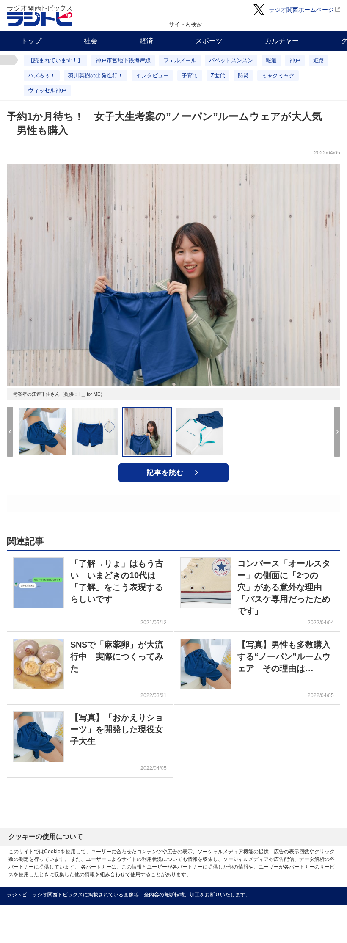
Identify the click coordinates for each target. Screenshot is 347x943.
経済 (146, 40)
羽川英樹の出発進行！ (95, 75)
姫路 (318, 60)
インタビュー (152, 75)
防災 (243, 75)
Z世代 (218, 75)
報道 (271, 60)
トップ (31, 40)
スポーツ (209, 40)
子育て (190, 75)
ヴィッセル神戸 (47, 90)
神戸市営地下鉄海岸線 (123, 60)
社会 (90, 40)
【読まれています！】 (55, 60)
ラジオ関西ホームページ (301, 10)
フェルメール (179, 60)
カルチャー (282, 40)
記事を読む (165, 472)
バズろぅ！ (41, 75)
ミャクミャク (278, 75)
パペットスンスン (231, 60)
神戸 (294, 60)
